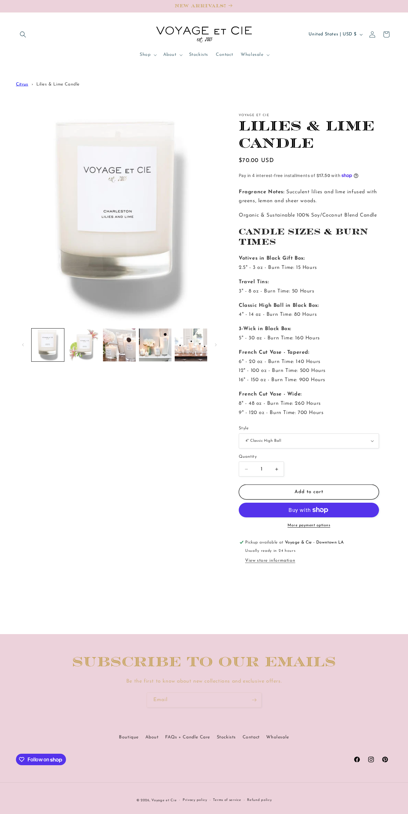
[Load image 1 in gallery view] (48, 345)
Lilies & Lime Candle (58, 84)
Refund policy (259, 800)
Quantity (248, 457)
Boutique (129, 737)
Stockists (226, 737)
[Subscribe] (254, 699)
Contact (251, 737)
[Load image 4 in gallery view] (155, 345)
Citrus (22, 84)
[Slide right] (216, 345)
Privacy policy (195, 800)
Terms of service (227, 800)
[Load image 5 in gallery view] (191, 345)
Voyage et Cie (164, 800)
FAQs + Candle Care (187, 737)
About (152, 737)
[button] (23, 34)
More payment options (309, 525)
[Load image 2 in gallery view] (83, 345)
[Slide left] (23, 345)
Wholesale (277, 737)
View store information (270, 560)
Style (244, 428)
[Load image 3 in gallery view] (119, 345)
